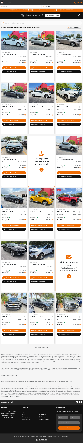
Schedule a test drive (11, 71)
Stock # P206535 (6, 157)
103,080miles (22, 109)
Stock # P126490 (6, 315)
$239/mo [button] (49, 114)
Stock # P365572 (61, 210)
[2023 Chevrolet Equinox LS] (42, 40)
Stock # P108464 (61, 52)
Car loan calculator (44, 417)
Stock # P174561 (61, 105)
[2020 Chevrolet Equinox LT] (69, 303)
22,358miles (77, 56)
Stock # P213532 (6, 262)
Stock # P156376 (34, 52)
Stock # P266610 (61, 315)
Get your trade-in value (52, 15)
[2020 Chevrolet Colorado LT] (14, 303)
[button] (75, 2)
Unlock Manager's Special (12, 68)
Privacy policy (26, 419)
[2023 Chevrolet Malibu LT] (14, 93)
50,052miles (77, 319)
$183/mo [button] (22, 114)
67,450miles (22, 56)
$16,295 (5, 61)
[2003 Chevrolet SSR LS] (42, 198)
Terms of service (44, 419)
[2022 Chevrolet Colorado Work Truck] (69, 93)
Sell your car (42, 414)
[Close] (79, 14)
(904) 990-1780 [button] (8, 417)
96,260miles (22, 319)
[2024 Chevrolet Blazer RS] (14, 250)
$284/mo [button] (77, 114)
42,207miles (77, 161)
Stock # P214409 (34, 105)
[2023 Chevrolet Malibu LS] (14, 40)
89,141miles (77, 109)
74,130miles (49, 266)
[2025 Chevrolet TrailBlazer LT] (69, 145)
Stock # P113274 (6, 52)
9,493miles (22, 266)
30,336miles (49, 214)
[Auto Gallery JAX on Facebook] (76, 402)
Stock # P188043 (34, 315)
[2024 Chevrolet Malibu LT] (14, 145)
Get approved (26, 417)
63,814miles (22, 214)
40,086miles (22, 161)
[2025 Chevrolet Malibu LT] (69, 40)
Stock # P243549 (6, 105)
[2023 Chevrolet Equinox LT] (42, 250)
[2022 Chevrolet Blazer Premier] (14, 198)
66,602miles (49, 56)
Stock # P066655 (61, 157)
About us (24, 414)
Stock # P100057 (34, 210)
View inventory (26, 412)
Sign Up (69, 428)
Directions (42, 412)
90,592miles (77, 214)
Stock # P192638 (34, 262)
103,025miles (49, 319)
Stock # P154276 (6, 210)
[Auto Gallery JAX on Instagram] (80, 402)
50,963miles (49, 109)
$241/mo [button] (22, 61)
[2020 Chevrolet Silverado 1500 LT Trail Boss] (69, 198)
